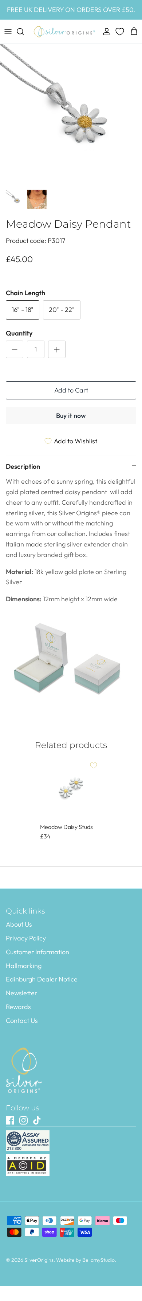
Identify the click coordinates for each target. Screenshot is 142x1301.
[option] (71, 115)
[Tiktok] (37, 1120)
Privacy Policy (26, 938)
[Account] (105, 32)
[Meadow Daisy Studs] (71, 788)
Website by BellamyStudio (85, 1260)
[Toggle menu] (8, 32)
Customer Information (37, 952)
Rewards (18, 1007)
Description (23, 466)
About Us (19, 924)
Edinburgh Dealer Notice (42, 979)
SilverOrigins (39, 1260)
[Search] (24, 32)
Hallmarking (24, 965)
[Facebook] (10, 1120)
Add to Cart (71, 390)
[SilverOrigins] (64, 31)
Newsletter (21, 993)
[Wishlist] (121, 32)
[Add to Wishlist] (93, 765)
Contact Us (22, 1020)
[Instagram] (23, 1120)
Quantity (19, 333)
